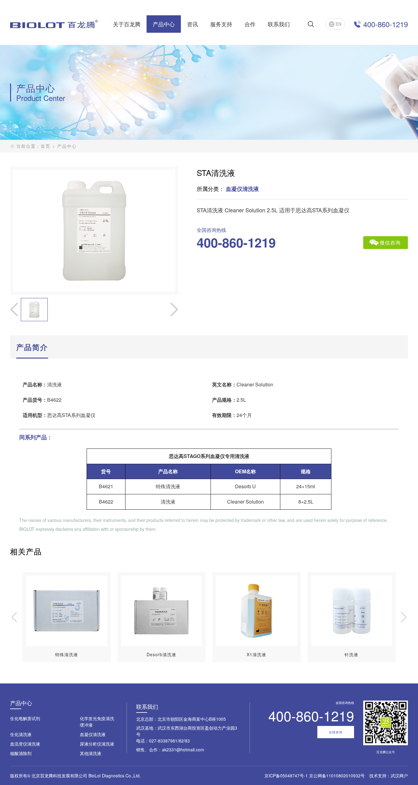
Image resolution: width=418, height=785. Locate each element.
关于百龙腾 (126, 24)
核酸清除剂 (21, 753)
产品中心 (164, 24)
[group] (66, 617)
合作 (250, 24)
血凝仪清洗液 (93, 734)
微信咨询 (390, 242)
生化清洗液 (21, 734)
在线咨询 (335, 732)
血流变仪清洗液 (25, 744)
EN (338, 24)
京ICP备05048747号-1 (286, 775)
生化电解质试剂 (25, 718)
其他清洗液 (90, 753)
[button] (404, 617)
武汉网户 (399, 775)
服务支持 (221, 24)
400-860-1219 (385, 24)
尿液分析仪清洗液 (97, 744)
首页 (45, 146)
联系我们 (279, 24)
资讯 (192, 24)
